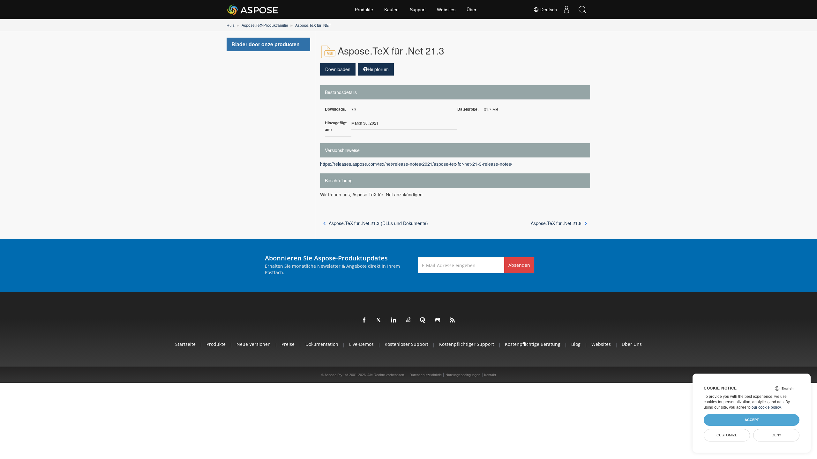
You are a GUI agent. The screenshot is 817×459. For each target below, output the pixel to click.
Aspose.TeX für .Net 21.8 (556, 223)
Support (418, 9)
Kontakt (490, 375)
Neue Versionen (253, 344)
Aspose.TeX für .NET (313, 25)
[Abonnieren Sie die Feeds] (452, 320)
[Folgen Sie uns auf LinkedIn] (394, 320)
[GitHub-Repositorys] (438, 320)
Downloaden (337, 69)
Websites (446, 9)
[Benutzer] (566, 9)
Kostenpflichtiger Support (466, 344)
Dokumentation (321, 344)
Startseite (185, 344)
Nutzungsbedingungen (463, 375)
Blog (576, 344)
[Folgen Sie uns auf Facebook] (364, 320)
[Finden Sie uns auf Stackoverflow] (408, 320)
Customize (726, 435)
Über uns (632, 344)
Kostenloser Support (406, 344)
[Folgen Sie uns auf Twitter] (379, 320)
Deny (776, 435)
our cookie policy (766, 407)
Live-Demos (361, 344)
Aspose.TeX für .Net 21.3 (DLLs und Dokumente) (378, 223)
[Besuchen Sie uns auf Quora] (423, 320)
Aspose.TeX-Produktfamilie (265, 25)
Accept (752, 420)
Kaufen (391, 9)
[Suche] (582, 9)
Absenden (519, 265)
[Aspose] (253, 10)
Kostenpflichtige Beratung (532, 344)
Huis (231, 25)
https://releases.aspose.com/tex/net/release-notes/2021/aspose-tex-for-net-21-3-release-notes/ (416, 164)
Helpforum (378, 69)
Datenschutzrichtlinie (425, 375)
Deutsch (548, 9)
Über (471, 9)
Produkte (364, 9)
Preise (288, 344)
